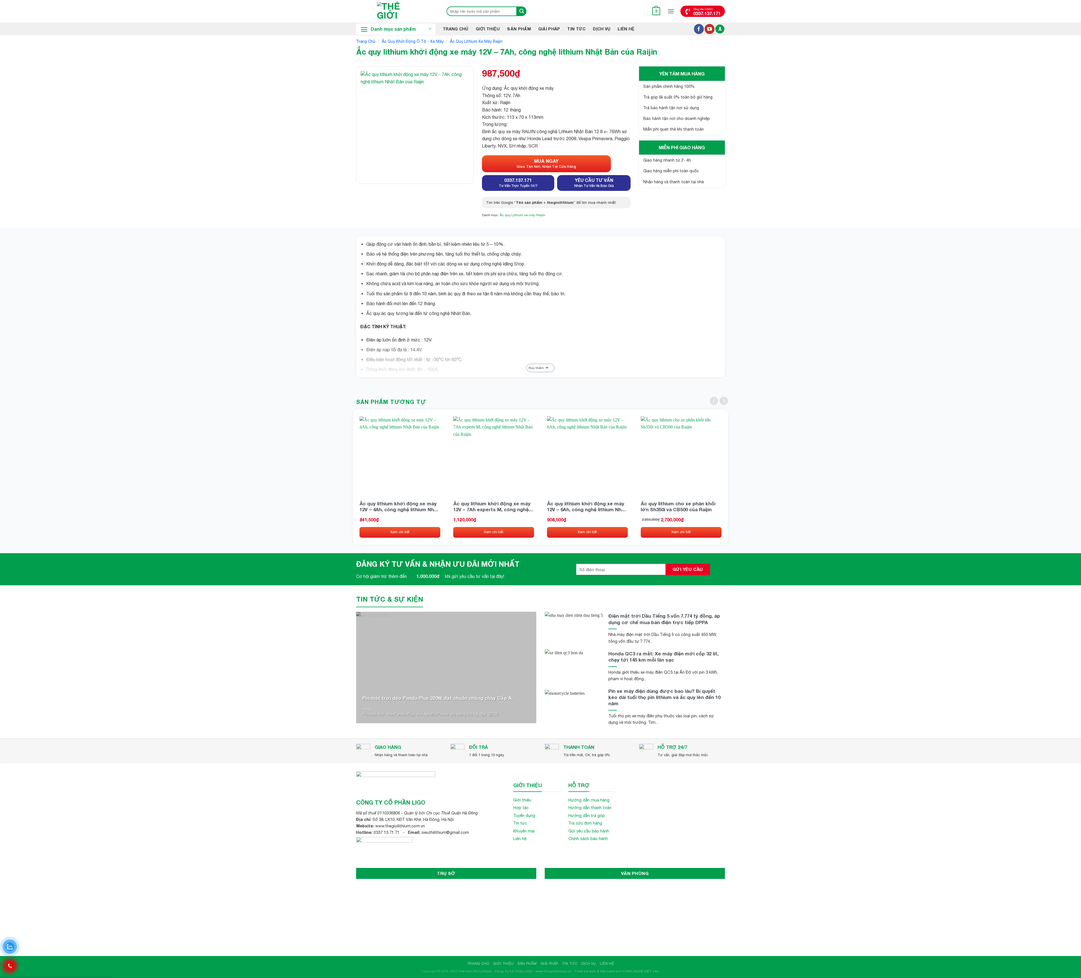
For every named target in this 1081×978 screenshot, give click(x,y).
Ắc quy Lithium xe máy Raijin (476, 41)
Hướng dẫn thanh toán (589, 807)
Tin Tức (576, 28)
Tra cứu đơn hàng (585, 823)
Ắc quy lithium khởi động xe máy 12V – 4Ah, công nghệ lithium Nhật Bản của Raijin (399, 506)
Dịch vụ (601, 28)
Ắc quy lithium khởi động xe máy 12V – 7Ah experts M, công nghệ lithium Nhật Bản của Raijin (491, 506)
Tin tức (520, 823)
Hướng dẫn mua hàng (588, 800)
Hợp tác (521, 807)
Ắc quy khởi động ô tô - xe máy (413, 41)
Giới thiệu (488, 28)
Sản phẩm (519, 28)
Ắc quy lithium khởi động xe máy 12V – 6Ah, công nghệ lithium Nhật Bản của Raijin (586, 506)
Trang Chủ (455, 28)
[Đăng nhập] (719, 29)
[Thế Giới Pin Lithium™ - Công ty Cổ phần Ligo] (395, 11)
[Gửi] (521, 11)
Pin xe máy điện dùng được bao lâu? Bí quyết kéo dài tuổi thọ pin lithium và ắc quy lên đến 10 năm (664, 697)
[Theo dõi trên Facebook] (699, 29)
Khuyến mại (524, 831)
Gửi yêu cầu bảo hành (588, 831)
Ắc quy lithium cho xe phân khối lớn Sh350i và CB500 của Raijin (678, 506)
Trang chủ (365, 41)
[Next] (724, 401)
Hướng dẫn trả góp (586, 815)
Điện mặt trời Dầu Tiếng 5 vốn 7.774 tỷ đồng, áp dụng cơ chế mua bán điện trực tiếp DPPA (664, 619)
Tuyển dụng (524, 815)
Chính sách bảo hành (588, 838)
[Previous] (714, 401)
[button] (656, 11)
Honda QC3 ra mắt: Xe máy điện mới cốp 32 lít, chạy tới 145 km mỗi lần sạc (663, 657)
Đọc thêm (536, 368)
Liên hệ (626, 28)
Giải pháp (549, 28)
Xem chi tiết (400, 532)
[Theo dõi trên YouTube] (709, 29)
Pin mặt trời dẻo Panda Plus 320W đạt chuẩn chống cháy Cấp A (437, 698)
